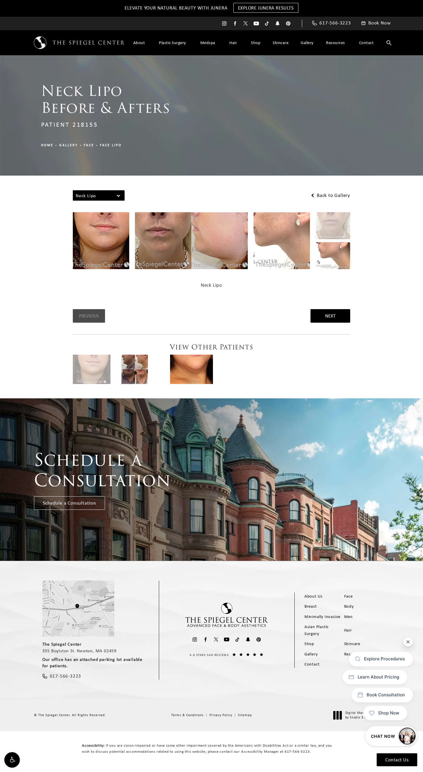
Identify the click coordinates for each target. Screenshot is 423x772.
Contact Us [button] (397, 759)
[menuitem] (224, 23)
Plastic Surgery (172, 42)
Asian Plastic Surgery (316, 630)
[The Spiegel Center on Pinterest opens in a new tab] (288, 23)
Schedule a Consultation (69, 503)
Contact (366, 42)
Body (349, 606)
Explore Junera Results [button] (266, 8)
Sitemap (245, 715)
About (139, 42)
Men (348, 616)
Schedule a (102, 470)
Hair (233, 42)
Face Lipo (111, 145)
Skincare (280, 42)
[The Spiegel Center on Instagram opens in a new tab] (224, 23)
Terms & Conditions (187, 715)
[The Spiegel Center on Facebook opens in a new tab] (235, 23)
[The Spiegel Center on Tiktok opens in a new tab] (267, 23)
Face (89, 145)
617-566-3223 (297, 751)
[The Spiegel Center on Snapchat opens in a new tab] (277, 23)
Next (330, 316)
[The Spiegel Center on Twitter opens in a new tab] (245, 23)
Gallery (307, 42)
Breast (310, 606)
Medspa (207, 42)
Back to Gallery (332, 195)
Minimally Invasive (322, 616)
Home (47, 145)
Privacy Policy (220, 715)
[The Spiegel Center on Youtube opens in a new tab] (256, 23)
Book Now (379, 23)
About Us (313, 596)
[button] (12, 760)
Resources (335, 42)
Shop (255, 42)
